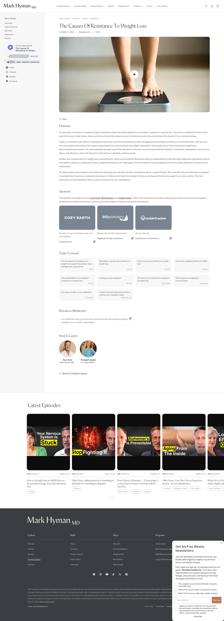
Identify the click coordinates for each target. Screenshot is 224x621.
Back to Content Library (74, 373)
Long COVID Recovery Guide (167, 559)
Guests (7, 38)
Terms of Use (149, 606)
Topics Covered (11, 27)
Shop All (116, 544)
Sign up (216, 600)
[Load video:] (134, 74)
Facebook (13, 81)
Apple (11, 67)
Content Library (64, 18)
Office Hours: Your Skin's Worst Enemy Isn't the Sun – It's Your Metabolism (182, 482)
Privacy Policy (160, 606)
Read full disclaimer (46, 602)
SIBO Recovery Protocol (165, 554)
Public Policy (75, 559)
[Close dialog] (221, 543)
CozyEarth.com (65, 242)
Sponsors (8, 31)
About (72, 544)
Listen (49, 614)
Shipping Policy (171, 606)
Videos (85, 18)
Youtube (12, 72)
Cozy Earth (95, 198)
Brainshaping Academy (165, 549)
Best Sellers (118, 559)
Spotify (12, 77)
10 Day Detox (161, 544)
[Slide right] (118, 498)
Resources (9, 34)
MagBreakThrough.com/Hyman (110, 238)
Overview (8, 23)
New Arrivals (118, 564)
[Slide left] (106, 498)
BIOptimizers (107, 198)
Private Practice (76, 554)
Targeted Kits (118, 554)
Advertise (74, 564)
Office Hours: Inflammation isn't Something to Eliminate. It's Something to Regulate (93, 482)
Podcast (31, 544)
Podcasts (76, 18)
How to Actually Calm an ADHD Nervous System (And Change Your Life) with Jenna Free (46, 483)
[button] (138, 6)
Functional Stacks (120, 549)
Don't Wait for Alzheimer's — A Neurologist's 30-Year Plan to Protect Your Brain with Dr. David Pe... (137, 483)
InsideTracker (125, 198)
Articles (31, 549)
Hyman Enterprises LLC (40, 606)
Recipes (31, 554)
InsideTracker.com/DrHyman (147, 238)
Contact (31, 564)
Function (74, 549)
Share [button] (64, 119)
